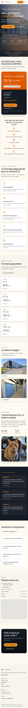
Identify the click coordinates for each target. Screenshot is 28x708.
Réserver (20, 2)
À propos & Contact (5, 686)
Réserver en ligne (7, 26)
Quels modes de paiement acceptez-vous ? (14, 563)
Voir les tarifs (20, 26)
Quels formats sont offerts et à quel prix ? (14, 555)
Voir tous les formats (8, 273)
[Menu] (25, 2)
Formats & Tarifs (4, 680)
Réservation (3, 682)
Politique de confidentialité (7, 698)
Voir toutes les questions (9, 531)
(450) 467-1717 (8, 108)
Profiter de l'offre (9, 105)
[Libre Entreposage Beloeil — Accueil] (5, 2)
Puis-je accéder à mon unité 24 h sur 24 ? (14, 547)
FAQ (2, 684)
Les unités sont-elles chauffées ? (13, 539)
